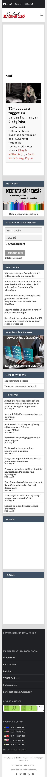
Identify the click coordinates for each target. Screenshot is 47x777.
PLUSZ (7, 3)
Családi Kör (9, 657)
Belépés (17, 4)
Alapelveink (29, 765)
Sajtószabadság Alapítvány (17, 691)
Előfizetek (29, 4)
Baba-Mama (9, 664)
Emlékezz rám (16, 243)
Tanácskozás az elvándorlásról (20, 386)
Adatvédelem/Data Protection (23, 769)
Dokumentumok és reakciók (23, 213)
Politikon (7, 671)
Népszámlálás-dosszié (16, 380)
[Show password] (37, 238)
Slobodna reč (10, 685)
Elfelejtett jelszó (13, 257)
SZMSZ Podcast (11, 678)
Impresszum (17, 765)
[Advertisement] (23, 49)
